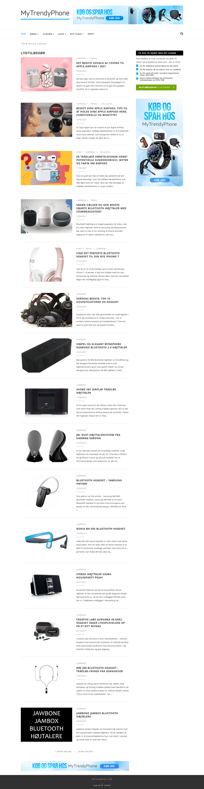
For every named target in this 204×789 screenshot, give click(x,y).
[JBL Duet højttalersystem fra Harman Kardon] (46, 446)
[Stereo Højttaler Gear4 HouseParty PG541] (46, 585)
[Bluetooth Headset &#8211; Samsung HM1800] (46, 492)
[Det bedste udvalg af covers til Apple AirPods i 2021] (46, 74)
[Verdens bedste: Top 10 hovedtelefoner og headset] (46, 310)
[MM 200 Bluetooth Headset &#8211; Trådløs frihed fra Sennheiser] (46, 679)
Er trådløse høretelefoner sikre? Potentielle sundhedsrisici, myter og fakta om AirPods (102, 160)
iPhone (89, 249)
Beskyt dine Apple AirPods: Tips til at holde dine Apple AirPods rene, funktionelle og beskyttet (102, 112)
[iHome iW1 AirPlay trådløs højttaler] (46, 401)
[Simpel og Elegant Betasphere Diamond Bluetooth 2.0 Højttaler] (46, 355)
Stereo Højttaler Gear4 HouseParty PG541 (93, 575)
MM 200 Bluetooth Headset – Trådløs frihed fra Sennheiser (99, 669)
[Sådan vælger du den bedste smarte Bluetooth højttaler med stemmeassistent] (46, 216)
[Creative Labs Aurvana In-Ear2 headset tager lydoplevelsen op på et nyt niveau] (46, 631)
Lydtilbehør (81, 58)
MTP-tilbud (76, 34)
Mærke (33, 34)
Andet (91, 34)
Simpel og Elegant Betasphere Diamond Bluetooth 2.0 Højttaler (101, 345)
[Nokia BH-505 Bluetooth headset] (46, 540)
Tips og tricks (107, 104)
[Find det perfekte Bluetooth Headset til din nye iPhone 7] (46, 265)
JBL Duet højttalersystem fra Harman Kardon (98, 436)
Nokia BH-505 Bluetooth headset (100, 528)
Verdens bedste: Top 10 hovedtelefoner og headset (97, 300)
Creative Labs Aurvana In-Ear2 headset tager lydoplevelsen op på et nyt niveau (100, 623)
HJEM (23, 34)
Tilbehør (47, 34)
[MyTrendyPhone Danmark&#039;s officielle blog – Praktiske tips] (128, 7)
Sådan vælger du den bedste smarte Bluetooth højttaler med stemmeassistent (101, 208)
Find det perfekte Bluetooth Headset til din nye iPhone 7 (98, 254)
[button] (181, 34)
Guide (61, 34)
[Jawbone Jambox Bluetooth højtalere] (46, 725)
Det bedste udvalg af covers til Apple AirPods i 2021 (100, 64)
